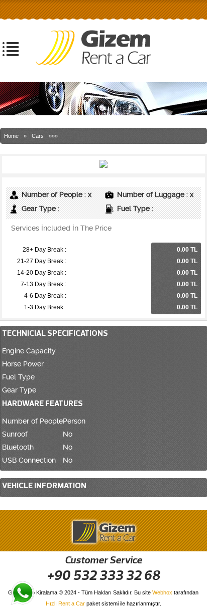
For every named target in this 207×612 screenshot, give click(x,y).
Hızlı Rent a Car (65, 603)
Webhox (162, 592)
